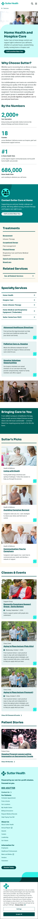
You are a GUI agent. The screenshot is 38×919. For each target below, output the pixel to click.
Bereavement (7, 236)
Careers (3, 834)
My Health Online (6, 807)
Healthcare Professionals (9, 851)
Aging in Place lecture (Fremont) (18, 692)
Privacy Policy (20, 905)
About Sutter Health (7, 824)
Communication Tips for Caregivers (15, 550)
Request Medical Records (9, 814)
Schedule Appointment (8, 798)
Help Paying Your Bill (7, 817)
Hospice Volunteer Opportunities (12, 361)
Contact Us (5, 792)
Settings (19, 909)
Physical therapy (9, 249)
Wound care (7, 262)
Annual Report (7, 828)
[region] (19, 900)
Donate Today (9, 867)
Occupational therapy (10, 242)
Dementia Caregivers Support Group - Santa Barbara (17, 605)
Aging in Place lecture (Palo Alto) (19, 646)
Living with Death (12, 471)
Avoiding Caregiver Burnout (16, 510)
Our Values (4, 840)
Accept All (19, 914)
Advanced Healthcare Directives (18, 327)
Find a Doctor (5, 801)
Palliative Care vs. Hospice (16, 344)
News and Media (8, 854)
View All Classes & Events (10, 715)
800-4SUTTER (8, 787)
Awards (3, 831)
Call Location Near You (14, 51)
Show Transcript (29, 405)
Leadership (4, 837)
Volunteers (4, 861)
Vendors (4, 857)
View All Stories (7, 762)
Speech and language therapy (13, 259)
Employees (4, 848)
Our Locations (5, 804)
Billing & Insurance (7, 811)
